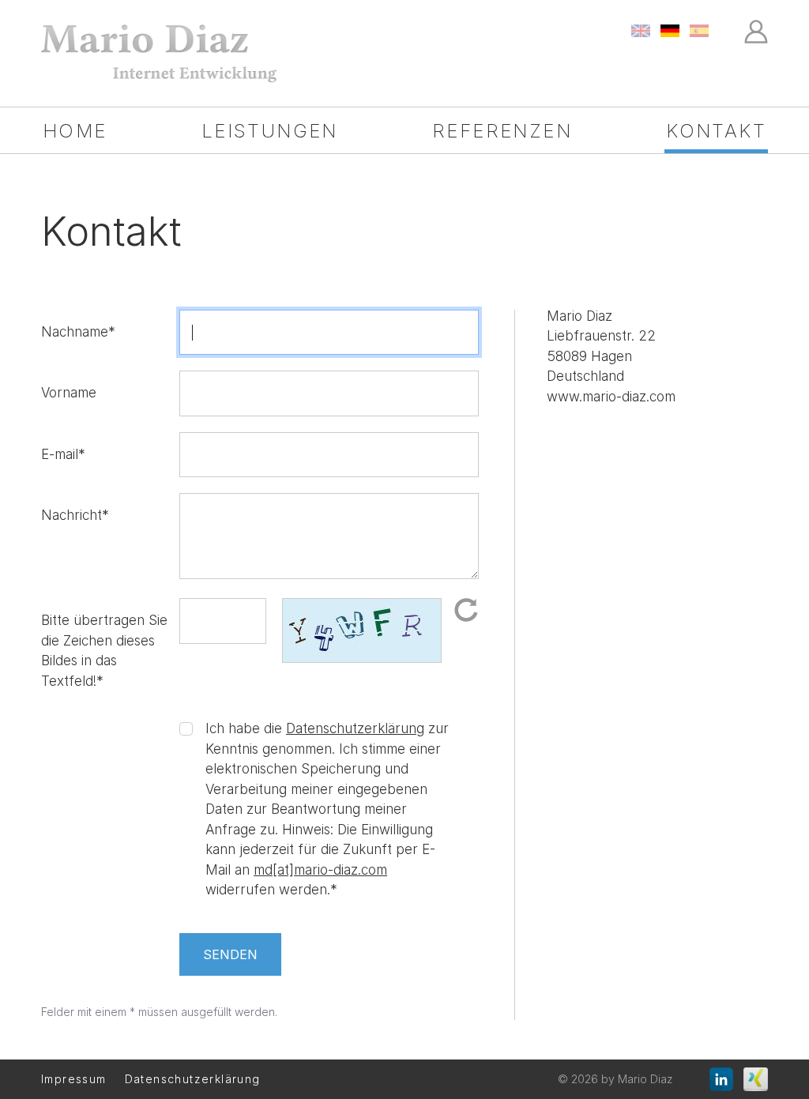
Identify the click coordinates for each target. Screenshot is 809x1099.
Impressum (74, 1079)
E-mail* (63, 454)
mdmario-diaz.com (320, 870)
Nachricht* (75, 515)
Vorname (68, 393)
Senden (230, 954)
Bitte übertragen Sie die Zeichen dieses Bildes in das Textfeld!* (104, 650)
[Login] (756, 30)
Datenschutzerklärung (355, 728)
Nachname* (78, 332)
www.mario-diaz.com (611, 397)
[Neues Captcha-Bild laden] (466, 609)
